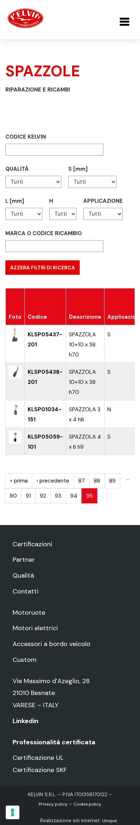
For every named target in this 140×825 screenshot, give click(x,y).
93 (58, 495)
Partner (24, 559)
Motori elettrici (35, 628)
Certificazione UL (38, 757)
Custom (25, 659)
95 (89, 495)
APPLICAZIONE (103, 201)
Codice (37, 316)
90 (13, 495)
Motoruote (29, 612)
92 (43, 495)
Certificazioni (32, 544)
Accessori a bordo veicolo (51, 644)
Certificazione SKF (40, 770)
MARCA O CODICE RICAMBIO (43, 233)
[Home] (25, 18)
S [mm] (78, 168)
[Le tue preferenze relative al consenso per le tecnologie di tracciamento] (12, 812)
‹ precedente (53, 480)
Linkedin (25, 721)
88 (97, 480)
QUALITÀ (17, 168)
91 (28, 495)
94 (73, 495)
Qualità (23, 575)
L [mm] (14, 201)
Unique (109, 821)
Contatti (25, 591)
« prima (19, 480)
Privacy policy (53, 804)
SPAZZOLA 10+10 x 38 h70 (82, 344)
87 (81, 480)
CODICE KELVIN (25, 136)
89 (112, 480)
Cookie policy (87, 804)
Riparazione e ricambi (37, 89)
